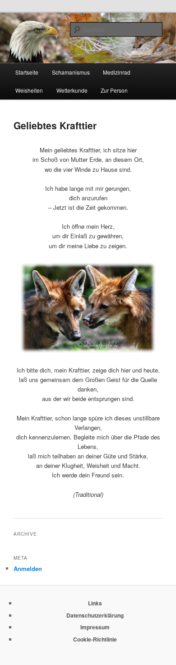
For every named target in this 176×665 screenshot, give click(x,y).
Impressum (95, 627)
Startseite (26, 72)
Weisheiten (29, 90)
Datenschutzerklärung (95, 615)
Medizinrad (116, 72)
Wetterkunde (72, 90)
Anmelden (28, 568)
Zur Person (114, 90)
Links (95, 603)
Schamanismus (71, 72)
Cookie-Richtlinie (95, 639)
